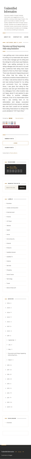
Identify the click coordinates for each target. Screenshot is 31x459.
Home (15, 143)
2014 (8, 383)
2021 (8, 326)
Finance (9, 216)
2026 (8, 303)
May (9, 349)
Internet (9, 243)
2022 (8, 321)
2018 (8, 365)
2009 (8, 407)
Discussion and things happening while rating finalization (14, 47)
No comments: (20, 118)
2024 (8, 312)
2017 (8, 369)
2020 (8, 331)
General (9, 225)
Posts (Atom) (13, 153)
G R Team (9, 221)
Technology (9, 279)
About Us (7, 37)
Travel (8, 283)
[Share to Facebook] (12, 122)
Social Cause (10, 274)
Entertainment (11, 212)
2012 (8, 393)
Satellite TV (10, 256)
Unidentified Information (10, 10)
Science (9, 261)
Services (9, 265)
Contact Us (17, 37)
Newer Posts (9, 138)
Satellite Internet (11, 252)
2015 (8, 379)
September (11, 340)
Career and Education (11, 126)
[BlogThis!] (6, 122)
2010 (8, 402)
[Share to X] (9, 122)
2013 (8, 388)
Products (9, 247)
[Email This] (4, 122)
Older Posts (9, 147)
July (9, 344)
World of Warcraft (11, 287)
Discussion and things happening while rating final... (17, 354)
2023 (8, 317)
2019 (8, 335)
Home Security (10, 239)
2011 (8, 397)
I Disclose (9, 422)
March (10, 360)
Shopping (9, 270)
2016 (8, 374)
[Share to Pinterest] (15, 122)
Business (9, 203)
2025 (8, 307)
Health (8, 230)
